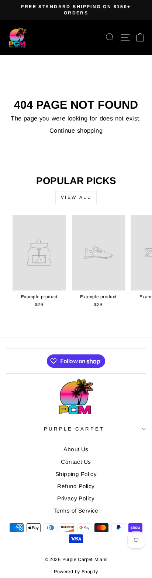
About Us (75, 449)
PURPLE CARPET (74, 429)
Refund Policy (75, 486)
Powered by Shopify (76, 571)
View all (76, 197)
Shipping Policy (76, 474)
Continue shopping (76, 130)
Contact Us (76, 462)
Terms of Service (76, 510)
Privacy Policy (76, 498)
